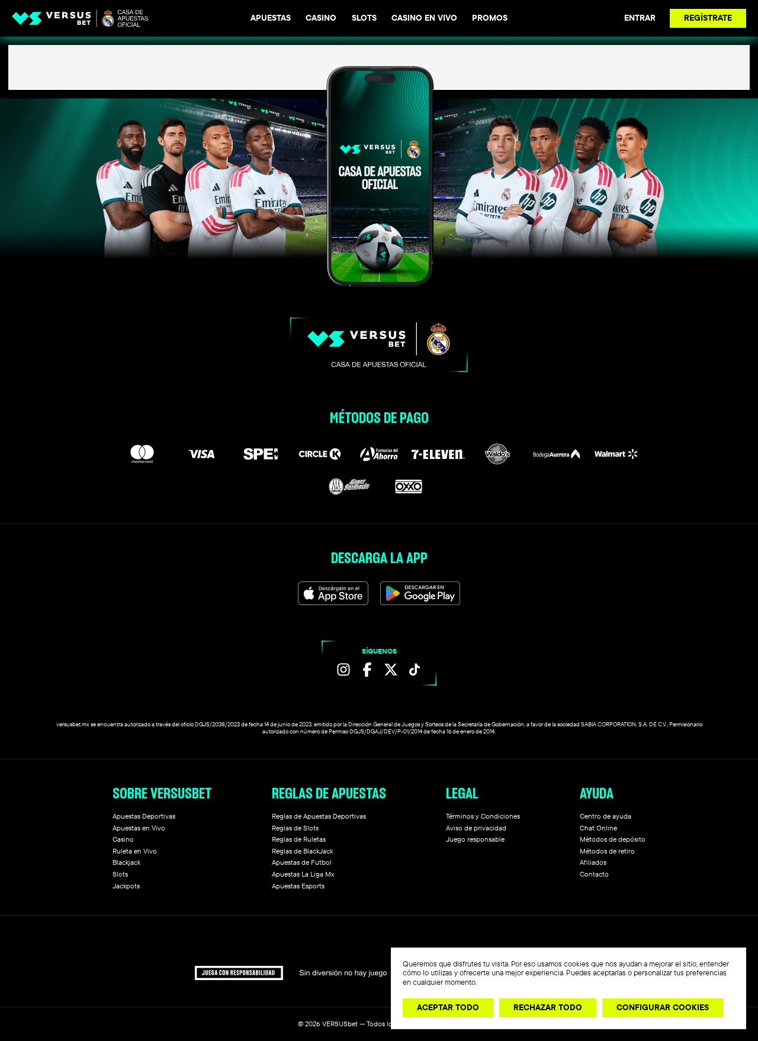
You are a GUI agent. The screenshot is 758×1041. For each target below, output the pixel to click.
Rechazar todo (547, 1007)
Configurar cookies (662, 1007)
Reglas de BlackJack (302, 850)
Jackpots (126, 885)
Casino (321, 17)
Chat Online (598, 827)
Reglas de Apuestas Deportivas (319, 816)
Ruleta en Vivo (135, 850)
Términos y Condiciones (483, 816)
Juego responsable (475, 839)
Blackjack (126, 862)
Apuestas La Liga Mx (303, 873)
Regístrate (708, 17)
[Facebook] (367, 669)
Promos (490, 17)
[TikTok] (414, 669)
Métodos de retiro (607, 850)
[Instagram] (343, 669)
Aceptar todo (448, 1007)
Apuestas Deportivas (144, 816)
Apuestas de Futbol (302, 862)
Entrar (640, 17)
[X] (391, 669)
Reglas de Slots (295, 827)
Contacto (594, 873)
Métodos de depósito (612, 839)
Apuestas (270, 17)
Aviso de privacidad (476, 827)
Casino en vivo (424, 17)
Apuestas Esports (298, 885)
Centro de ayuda (605, 816)
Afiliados (593, 862)
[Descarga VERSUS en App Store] (333, 593)
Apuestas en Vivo (139, 827)
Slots (364, 17)
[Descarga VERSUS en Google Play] (420, 593)
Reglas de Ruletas (299, 839)
